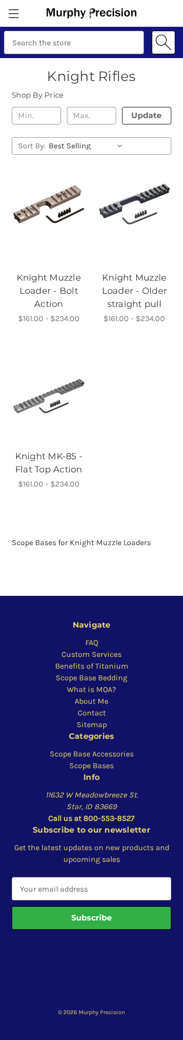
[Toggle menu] (13, 13)
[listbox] (87, 146)
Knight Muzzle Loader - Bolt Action (49, 290)
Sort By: (31, 145)
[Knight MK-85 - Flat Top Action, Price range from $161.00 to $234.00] (48, 396)
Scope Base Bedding (91, 677)
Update (146, 115)
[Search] (163, 42)
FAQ (91, 642)
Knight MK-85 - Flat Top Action (49, 463)
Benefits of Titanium (91, 666)
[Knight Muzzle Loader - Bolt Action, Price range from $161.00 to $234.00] (48, 203)
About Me (91, 701)
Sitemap (92, 724)
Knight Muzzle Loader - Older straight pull (134, 290)
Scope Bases (91, 765)
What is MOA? (91, 689)
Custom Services (91, 654)
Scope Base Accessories (92, 753)
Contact (92, 712)
